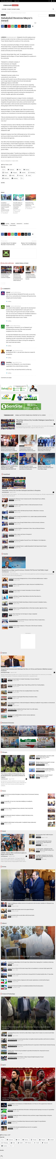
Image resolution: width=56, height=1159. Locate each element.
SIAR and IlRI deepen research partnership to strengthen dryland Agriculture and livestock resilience (31, 1039)
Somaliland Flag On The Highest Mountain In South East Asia (8, 243)
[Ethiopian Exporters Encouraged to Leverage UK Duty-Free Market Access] (32, 763)
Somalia (39, 464)
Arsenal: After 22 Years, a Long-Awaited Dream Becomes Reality (19, 1098)
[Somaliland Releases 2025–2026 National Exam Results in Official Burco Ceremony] (46, 441)
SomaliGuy (9, 362)
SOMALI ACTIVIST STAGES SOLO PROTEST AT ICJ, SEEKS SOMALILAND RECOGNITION (9, 467)
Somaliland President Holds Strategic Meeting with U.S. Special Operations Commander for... (44, 842)
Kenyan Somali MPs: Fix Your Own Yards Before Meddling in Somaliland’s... (17, 801)
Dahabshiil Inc (19, 223)
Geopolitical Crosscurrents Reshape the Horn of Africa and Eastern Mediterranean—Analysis (28, 578)
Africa (2, 850)
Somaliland (7, 12)
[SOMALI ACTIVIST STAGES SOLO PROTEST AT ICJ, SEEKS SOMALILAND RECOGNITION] (9, 459)
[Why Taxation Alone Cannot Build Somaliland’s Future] (28, 742)
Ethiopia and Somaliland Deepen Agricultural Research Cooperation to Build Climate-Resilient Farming (31, 1044)
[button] (53, 9)
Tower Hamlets (13, 225)
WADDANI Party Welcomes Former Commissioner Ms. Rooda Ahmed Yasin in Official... (9, 449)
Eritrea (9, 906)
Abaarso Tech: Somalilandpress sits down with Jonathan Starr (28, 243)
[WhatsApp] (12, 26)
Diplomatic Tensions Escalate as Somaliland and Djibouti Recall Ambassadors (25, 985)
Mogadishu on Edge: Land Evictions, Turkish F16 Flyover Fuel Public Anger (45, 467)
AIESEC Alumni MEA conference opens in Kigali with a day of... (13, 853)
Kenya (2, 795)
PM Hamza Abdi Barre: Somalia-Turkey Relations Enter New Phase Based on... (25, 596)
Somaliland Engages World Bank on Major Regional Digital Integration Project (26, 1057)
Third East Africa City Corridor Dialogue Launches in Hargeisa (5, 276)
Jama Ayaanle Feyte (5, 672)
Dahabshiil (13, 223)
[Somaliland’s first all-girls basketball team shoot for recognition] (4, 1128)
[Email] (22, 26)
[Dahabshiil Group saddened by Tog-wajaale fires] (30, 197)
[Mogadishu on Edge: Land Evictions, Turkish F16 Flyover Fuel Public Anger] (46, 459)
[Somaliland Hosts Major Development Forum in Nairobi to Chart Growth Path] (51, 810)
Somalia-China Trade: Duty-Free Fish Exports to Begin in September (23, 613)
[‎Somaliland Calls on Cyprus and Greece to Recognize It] (5, 536)
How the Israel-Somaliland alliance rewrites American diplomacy (21, 715)
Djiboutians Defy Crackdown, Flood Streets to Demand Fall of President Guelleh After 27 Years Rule (30, 974)
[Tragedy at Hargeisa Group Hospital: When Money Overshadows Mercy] (4, 698)
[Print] (25, 26)
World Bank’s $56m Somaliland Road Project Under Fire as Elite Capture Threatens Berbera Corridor (46, 731)
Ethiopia (2, 771)
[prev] (50, 415)
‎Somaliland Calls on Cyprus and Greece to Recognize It (20, 534)
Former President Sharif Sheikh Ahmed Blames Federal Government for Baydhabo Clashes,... (28, 602)
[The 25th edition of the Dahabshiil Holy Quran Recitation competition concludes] (18, 197)
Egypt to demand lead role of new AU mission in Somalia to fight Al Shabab (22, 899)
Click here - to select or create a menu (11, 9)
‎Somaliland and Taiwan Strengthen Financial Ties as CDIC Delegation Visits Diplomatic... (27, 540)
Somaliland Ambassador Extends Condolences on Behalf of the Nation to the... (17, 815)
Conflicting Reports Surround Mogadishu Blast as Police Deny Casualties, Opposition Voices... (28, 608)
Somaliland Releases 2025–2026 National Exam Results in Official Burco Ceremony (46, 449)
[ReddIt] (19, 26)
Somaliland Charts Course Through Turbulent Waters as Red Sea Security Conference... (28, 467)
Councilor (7, 223)
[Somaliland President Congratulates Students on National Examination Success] (31, 269)
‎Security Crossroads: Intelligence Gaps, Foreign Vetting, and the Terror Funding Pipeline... (26, 684)
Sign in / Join (16, 1)
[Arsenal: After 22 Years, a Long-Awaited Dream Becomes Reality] (28, 1084)
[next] (52, 415)
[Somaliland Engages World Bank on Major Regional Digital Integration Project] (4, 1058)
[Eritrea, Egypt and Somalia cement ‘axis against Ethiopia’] (4, 911)
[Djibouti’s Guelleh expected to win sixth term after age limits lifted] (28, 943)
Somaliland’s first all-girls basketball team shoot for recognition (22, 1127)
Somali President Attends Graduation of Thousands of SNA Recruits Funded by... (26, 625)
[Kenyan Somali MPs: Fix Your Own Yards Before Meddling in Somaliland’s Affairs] (51, 803)
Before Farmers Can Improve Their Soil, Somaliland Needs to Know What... (23, 690)
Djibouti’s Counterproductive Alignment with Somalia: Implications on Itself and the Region (28, 980)
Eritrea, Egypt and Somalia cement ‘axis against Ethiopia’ (21, 909)
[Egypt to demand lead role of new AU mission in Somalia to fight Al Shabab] (28, 885)
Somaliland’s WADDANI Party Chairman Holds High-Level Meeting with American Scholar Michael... (44, 856)
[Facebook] (49, 1)
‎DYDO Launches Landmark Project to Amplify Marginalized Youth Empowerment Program (28, 546)
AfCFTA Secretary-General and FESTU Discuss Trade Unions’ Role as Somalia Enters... (27, 619)
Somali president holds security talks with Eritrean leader (21, 915)
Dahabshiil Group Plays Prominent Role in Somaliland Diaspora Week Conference (9, 742)
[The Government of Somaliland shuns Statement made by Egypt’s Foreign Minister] (4, 1122)
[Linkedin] (15, 26)
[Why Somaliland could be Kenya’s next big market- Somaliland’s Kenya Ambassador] (51, 824)
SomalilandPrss (5, 225)
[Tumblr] (29, 26)
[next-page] (4, 283)
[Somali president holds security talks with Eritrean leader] (4, 916)
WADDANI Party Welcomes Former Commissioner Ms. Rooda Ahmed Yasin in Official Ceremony (18, 277)
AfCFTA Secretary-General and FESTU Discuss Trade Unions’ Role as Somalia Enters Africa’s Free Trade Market (27, 730)
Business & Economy (13, 621)
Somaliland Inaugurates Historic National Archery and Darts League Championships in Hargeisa (30, 1115)
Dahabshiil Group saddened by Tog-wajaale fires (29, 204)
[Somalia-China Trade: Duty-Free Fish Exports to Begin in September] (5, 615)
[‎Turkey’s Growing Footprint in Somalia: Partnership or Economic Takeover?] (5, 592)
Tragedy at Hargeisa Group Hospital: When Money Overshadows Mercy (22, 696)
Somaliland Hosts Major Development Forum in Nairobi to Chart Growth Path (17, 808)
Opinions (11, 579)
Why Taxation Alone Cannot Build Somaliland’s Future (35, 744)
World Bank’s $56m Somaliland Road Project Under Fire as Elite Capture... (23, 709)
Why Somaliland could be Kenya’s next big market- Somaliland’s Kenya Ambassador (18, 822)
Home (2, 12)
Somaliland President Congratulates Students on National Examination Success (27, 449)
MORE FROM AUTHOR (21, 263)
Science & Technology (12, 1040)
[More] (32, 26)
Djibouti (9, 965)
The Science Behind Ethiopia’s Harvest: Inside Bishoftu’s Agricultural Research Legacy (13, 775)
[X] (54, 1)
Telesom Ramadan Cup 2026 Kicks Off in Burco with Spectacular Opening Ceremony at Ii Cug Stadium (31, 1109)
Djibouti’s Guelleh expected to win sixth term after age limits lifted (20, 956)
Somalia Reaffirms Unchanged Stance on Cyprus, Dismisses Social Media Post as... (26, 584)
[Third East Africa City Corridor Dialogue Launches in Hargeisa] (6, 269)
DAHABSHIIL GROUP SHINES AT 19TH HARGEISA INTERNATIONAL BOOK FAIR (45, 742)
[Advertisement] (38, 5)
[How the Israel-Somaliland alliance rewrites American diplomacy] (4, 716)
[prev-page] (2, 283)
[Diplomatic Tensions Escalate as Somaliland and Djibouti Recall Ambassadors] (4, 987)
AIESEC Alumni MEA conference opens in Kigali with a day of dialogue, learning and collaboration (9, 731)
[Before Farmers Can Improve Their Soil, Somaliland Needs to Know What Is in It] (4, 692)
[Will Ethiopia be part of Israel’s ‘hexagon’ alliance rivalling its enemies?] (32, 776)
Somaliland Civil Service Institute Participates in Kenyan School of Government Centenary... (20, 794)
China (10, 615)
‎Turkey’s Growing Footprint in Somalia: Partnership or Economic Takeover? (24, 590)
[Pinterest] (9, 26)
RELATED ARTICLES (8, 263)
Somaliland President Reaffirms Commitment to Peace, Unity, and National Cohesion (27, 528)
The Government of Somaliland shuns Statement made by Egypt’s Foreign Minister (27, 1121)
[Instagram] (51, 1)
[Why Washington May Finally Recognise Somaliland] (32, 836)
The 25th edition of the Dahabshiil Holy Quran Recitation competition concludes (17, 205)
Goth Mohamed (5, 492)
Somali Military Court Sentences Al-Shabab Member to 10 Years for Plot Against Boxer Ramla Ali (30, 1103)
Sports (9, 1122)
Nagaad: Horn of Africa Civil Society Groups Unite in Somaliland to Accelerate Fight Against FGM (30, 968)
